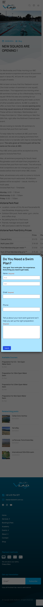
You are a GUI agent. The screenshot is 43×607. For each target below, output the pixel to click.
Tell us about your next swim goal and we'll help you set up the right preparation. (20, 321)
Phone (5, 305)
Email (8, 292)
